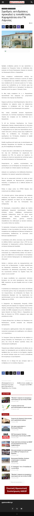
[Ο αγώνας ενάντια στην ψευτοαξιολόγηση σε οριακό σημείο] (6, 408)
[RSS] (17, 508)
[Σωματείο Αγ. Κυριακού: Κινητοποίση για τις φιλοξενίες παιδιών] (6, 420)
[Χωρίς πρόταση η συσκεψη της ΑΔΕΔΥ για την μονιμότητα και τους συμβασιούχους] (6, 444)
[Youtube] (21, 508)
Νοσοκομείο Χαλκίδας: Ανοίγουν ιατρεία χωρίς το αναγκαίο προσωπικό (20, 460)
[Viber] (18, 26)
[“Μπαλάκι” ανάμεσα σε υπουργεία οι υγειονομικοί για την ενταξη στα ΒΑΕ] (6, 400)
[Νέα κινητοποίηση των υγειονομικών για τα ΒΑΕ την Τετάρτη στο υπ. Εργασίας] (6, 452)
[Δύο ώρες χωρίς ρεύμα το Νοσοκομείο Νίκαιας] (6, 428)
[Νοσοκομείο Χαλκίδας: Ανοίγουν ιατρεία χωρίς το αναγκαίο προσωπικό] (6, 460)
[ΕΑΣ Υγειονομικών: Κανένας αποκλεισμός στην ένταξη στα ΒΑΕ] (6, 436)
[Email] (11, 26)
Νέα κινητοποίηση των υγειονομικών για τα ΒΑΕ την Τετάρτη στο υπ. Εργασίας (21, 452)
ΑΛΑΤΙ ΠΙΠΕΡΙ (6, 393)
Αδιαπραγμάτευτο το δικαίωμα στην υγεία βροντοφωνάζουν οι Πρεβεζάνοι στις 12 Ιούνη (9, 385)
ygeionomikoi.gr (7, 502)
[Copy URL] (22, 26)
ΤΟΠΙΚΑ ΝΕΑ (9, 6)
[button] (2, 2)
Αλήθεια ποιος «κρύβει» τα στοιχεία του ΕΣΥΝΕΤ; (24, 383)
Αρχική (3, 6)
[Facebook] (3, 26)
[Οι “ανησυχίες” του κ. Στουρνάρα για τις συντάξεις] (6, 469)
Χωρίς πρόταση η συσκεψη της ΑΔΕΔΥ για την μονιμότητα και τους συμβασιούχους (21, 443)
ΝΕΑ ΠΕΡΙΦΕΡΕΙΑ (18, 6)
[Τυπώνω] (14, 26)
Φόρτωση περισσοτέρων (16, 482)
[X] (7, 26)
